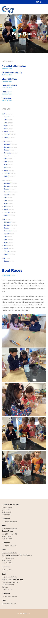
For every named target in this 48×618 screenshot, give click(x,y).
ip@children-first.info (9, 603)
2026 (7, 114)
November (10, 147)
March (9, 131)
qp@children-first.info (9, 577)
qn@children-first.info (9, 553)
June (8, 123)
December (10, 144)
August (9, 117)
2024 (7, 180)
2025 (7, 141)
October (9, 150)
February (10, 134)
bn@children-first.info (9, 528)
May (8, 125)
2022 (6, 258)
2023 (7, 219)
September (11, 153)
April (8, 128)
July (8, 120)
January (9, 137)
